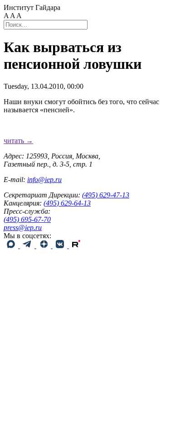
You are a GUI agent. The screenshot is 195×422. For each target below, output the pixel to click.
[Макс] (12, 245)
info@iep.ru (44, 179)
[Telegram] (28, 245)
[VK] (61, 245)
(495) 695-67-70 (27, 219)
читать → (18, 140)
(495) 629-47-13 (105, 195)
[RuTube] (76, 245)
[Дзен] (44, 245)
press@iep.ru (23, 227)
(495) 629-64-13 (67, 203)
